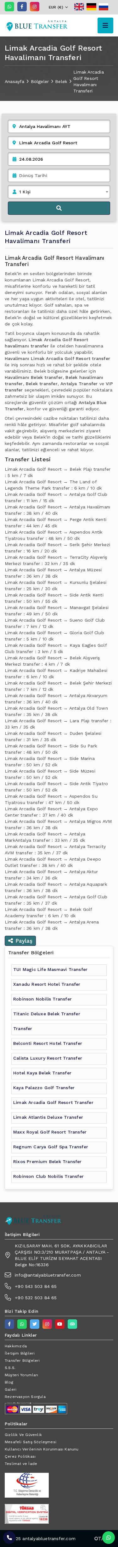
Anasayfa (15, 81)
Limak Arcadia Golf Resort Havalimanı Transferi (88, 81)
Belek (61, 81)
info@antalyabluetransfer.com (48, 1275)
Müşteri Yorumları (21, 1375)
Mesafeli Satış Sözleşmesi (30, 1442)
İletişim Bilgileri (20, 1353)
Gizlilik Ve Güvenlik (23, 1435)
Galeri (10, 1389)
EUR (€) (56, 7)
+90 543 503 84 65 (36, 1286)
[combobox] (59, 191)
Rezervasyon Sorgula (25, 1397)
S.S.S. (10, 1368)
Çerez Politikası (20, 1456)
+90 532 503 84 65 (36, 1297)
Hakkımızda (16, 1346)
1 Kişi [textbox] (25, 191)
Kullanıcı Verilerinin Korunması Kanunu (42, 1449)
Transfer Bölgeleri (22, 1360)
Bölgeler (40, 81)
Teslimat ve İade (21, 1463)
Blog (9, 1382)
